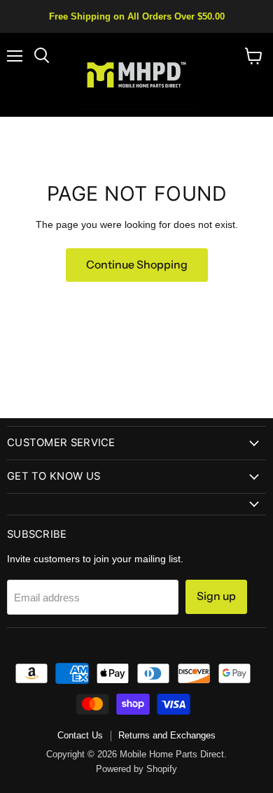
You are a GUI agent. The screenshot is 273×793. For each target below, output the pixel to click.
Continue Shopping (137, 264)
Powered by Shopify (136, 769)
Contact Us (80, 735)
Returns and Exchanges (167, 735)
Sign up (216, 596)
